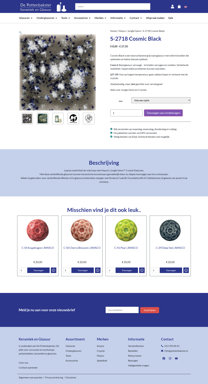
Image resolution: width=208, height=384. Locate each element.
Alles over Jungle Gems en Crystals (128, 89)
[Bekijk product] (53, 270)
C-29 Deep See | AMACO (170, 247)
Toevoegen (38, 270)
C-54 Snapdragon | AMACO (38, 247)
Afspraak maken (155, 17)
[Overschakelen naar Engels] (186, 6)
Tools (64, 17)
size (120, 101)
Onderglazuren (45, 17)
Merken (99, 17)
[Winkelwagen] (179, 6)
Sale (170, 17)
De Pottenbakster (45, 345)
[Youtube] (176, 358)
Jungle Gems (134, 30)
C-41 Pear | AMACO (126, 247)
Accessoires (81, 17)
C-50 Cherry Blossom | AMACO (81, 247)
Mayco (122, 30)
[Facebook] (164, 358)
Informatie (116, 17)
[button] (20, 32)
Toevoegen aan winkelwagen (163, 112)
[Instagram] (170, 358)
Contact (134, 17)
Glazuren (24, 17)
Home (113, 30)
